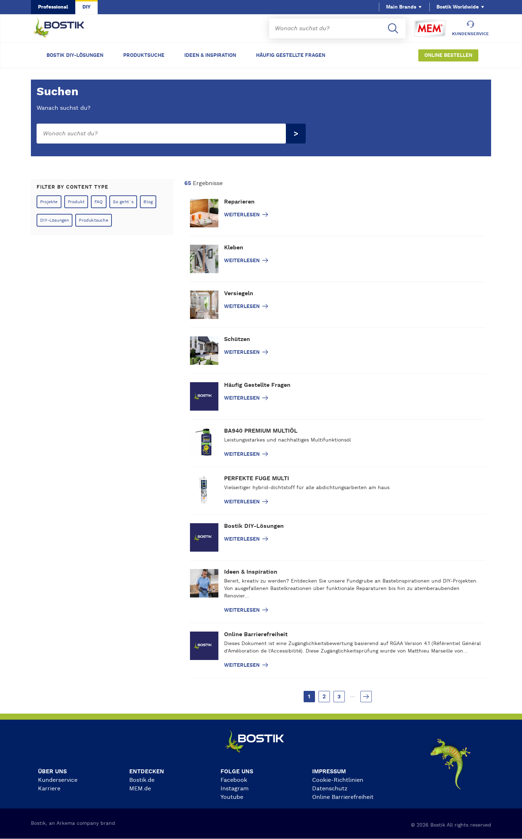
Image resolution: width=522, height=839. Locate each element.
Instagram (235, 788)
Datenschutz (330, 788)
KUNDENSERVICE (470, 34)
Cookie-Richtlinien (337, 780)
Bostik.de (141, 780)
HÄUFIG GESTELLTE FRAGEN (290, 55)
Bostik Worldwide (457, 7)
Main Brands (401, 7)
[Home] (64, 28)
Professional (53, 7)
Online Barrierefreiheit (343, 797)
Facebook (234, 780)
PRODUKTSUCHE (143, 55)
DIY (86, 7)
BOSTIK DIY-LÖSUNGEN (75, 55)
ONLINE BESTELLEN (448, 55)
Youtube (232, 797)
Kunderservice (57, 780)
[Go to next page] (366, 696)
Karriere (49, 788)
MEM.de (140, 788)
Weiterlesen (242, 214)
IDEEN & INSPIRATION (210, 55)
